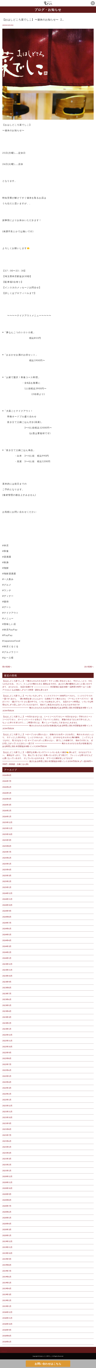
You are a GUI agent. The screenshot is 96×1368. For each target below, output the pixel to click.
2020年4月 (6, 1223)
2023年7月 (6, 993)
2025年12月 (7, 822)
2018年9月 (6, 1330)
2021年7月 (6, 1135)
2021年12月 (7, 1105)
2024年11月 (7, 899)
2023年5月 (6, 1005)
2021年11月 (7, 1111)
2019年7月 (6, 1271)
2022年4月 (6, 1082)
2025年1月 (6, 887)
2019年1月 (6, 1306)
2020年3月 (6, 1229)
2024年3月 (6, 946)
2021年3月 (6, 1158)
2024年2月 (6, 952)
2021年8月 (6, 1129)
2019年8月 (6, 1265)
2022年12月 (7, 1035)
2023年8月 (6, 987)
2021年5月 (6, 1147)
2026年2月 (6, 810)
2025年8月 (6, 846)
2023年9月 (6, 982)
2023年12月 (7, 964)
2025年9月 (6, 840)
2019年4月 (6, 1288)
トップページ (6, 1348)
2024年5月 (6, 934)
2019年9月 (6, 1259)
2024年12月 (7, 893)
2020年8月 (6, 1200)
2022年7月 (6, 1064)
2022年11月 (7, 1040)
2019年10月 (7, 1253)
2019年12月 (7, 1241)
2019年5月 (6, 1282)
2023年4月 (6, 1011)
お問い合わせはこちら (48, 1363)
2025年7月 (6, 852)
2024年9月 (6, 911)
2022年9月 (6, 1052)
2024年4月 (6, 940)
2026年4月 (6, 799)
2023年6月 (6, 999)
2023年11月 (7, 970)
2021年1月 (6, 1170)
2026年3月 (6, 805)
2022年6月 (6, 1070)
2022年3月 (6, 1088)
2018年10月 (7, 1324)
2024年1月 (6, 958)
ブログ (4, 1351)
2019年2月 (6, 1300)
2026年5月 (6, 793)
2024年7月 (6, 923)
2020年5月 (6, 1218)
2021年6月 (6, 1141)
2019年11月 (7, 1247)
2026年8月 (6, 775)
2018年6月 (6, 1341)
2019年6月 (6, 1277)
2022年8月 (6, 1058)
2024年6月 (6, 928)
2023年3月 (6, 1017)
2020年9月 (6, 1194)
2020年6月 (6, 1212)
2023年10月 (7, 976)
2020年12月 (7, 1176)
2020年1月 (6, 1235)
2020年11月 (7, 1182)
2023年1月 (6, 1029)
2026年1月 (6, 816)
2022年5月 (6, 1076)
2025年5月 (6, 864)
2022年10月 (7, 1046)
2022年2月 (6, 1094)
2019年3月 (6, 1294)
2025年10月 (7, 834)
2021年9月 (6, 1123)
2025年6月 (6, 858)
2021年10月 (7, 1117)
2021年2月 (6, 1164)
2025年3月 (6, 875)
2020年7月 (6, 1206)
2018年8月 (6, 1336)
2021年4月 (6, 1153)
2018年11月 (7, 1318)
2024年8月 (6, 917)
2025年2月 (6, 881)
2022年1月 (6, 1099)
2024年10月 (7, 905)
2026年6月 (6, 787)
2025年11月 (7, 828)
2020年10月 (7, 1188)
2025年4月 (6, 869)
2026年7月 (6, 781)
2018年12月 (7, 1312)
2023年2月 (6, 1023)
